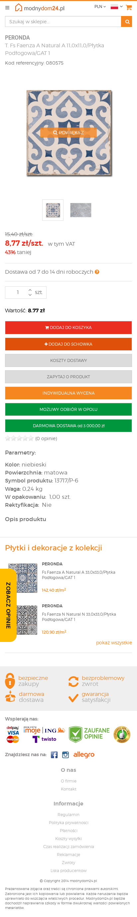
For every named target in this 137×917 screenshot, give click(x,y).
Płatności (68, 830)
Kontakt (68, 788)
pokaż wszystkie (114, 642)
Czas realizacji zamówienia (68, 846)
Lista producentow (68, 870)
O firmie (68, 780)
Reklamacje (68, 854)
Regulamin (68, 814)
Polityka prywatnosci (68, 822)
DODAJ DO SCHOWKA (70, 344)
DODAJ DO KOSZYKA (70, 327)
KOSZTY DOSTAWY (68, 360)
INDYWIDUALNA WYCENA (69, 393)
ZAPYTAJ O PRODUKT (68, 376)
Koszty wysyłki (68, 838)
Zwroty (68, 862)
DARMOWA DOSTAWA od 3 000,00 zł (68, 425)
